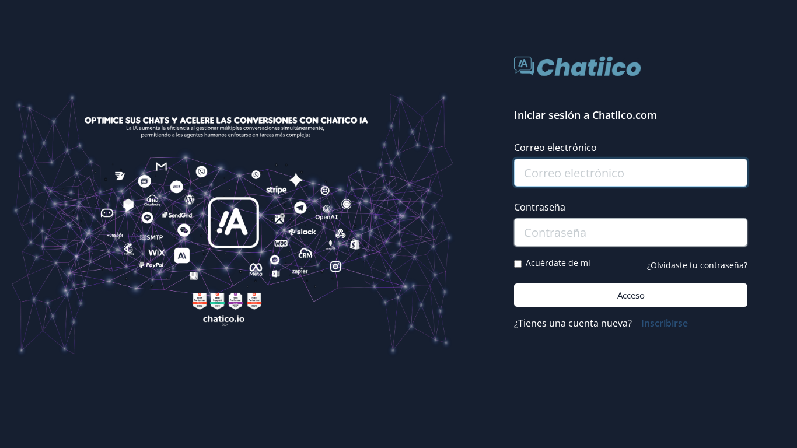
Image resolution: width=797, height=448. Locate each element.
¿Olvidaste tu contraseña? (697, 265)
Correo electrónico (555, 147)
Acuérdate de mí (558, 262)
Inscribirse (664, 323)
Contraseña (539, 207)
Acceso (631, 295)
